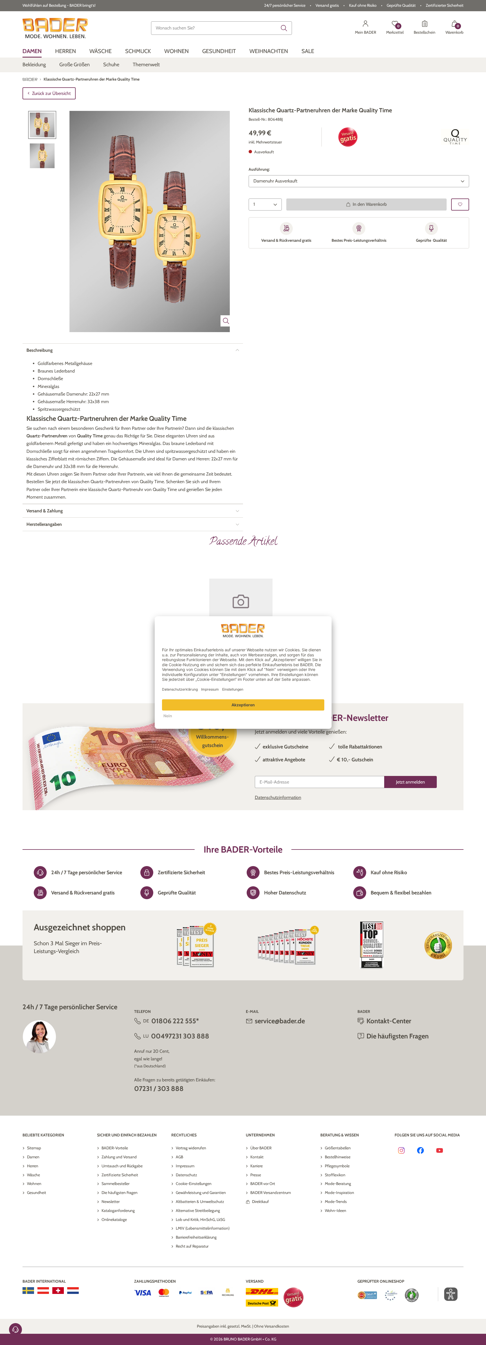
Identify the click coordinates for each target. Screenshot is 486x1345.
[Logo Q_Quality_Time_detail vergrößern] (455, 137)
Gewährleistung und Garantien (201, 1192)
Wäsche (33, 1174)
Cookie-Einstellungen (194, 1183)
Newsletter (111, 1201)
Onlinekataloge (114, 1219)
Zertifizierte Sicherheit (120, 1174)
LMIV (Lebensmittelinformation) (203, 1228)
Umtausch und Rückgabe (122, 1165)
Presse (255, 1174)
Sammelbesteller (115, 1183)
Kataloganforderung (118, 1210)
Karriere (256, 1165)
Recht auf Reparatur (192, 1246)
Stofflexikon (335, 1174)
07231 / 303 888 (159, 1088)
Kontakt (257, 1156)
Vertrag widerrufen (191, 1147)
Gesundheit (36, 1192)
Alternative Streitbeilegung (198, 1210)
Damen (33, 1156)
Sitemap (34, 1147)
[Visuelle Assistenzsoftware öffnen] (448, 1294)
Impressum (185, 1165)
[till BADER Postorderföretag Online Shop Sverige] (28, 1290)
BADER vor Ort (262, 1183)
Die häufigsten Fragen (120, 1192)
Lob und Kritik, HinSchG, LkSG (200, 1219)
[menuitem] (32, 51)
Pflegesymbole (337, 1165)
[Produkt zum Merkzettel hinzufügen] (460, 204)
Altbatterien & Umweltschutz (200, 1201)
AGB (179, 1156)
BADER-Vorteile (115, 1147)
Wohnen (34, 1183)
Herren (32, 1165)
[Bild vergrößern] (226, 320)
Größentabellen (338, 1147)
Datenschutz (186, 1174)
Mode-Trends (336, 1201)
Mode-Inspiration (339, 1192)
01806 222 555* (175, 1021)
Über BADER (260, 1147)
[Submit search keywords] (284, 28)
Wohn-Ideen (335, 1210)
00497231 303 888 (180, 1036)
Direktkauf (260, 1201)
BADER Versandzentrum (270, 1192)
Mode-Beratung (338, 1183)
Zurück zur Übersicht (51, 93)
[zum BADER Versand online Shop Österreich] (43, 1290)
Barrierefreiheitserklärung (196, 1237)
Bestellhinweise (337, 1156)
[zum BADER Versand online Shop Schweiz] (58, 1290)
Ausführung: (259, 169)
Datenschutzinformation (278, 797)
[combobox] (221, 28)
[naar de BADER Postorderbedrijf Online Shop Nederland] (73, 1290)
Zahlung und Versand (119, 1156)
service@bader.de (280, 1021)
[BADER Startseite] (55, 28)
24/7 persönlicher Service (284, 5)
